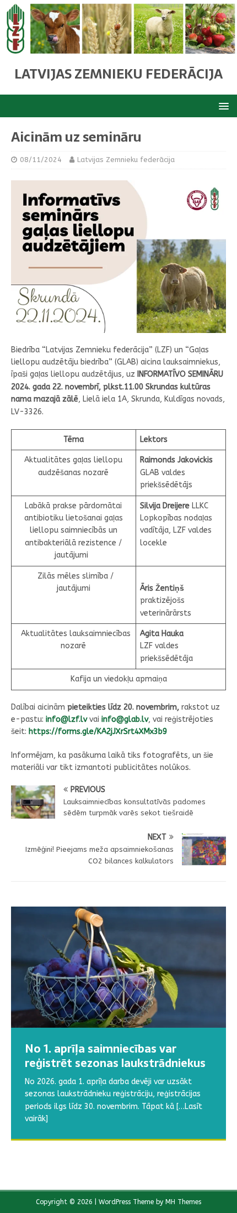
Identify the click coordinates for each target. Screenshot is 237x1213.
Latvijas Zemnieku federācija (126, 159)
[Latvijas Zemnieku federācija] (118, 46)
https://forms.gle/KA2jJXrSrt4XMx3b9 (98, 731)
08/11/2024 (41, 159)
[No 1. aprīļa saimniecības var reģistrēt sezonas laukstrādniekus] (118, 967)
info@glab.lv (124, 719)
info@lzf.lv (66, 719)
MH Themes (183, 1202)
